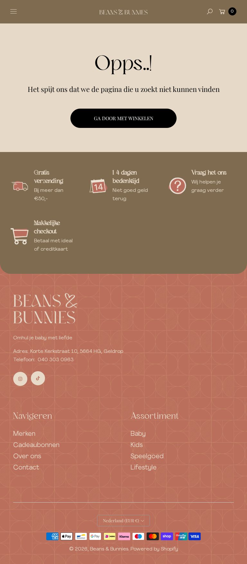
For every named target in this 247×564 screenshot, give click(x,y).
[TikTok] (38, 378)
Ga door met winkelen (123, 118)
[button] (209, 11)
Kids (137, 445)
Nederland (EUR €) (121, 520)
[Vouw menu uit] (13, 11)
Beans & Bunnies (109, 549)
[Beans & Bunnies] (123, 11)
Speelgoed (147, 456)
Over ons (27, 456)
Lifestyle (144, 468)
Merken (24, 434)
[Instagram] (20, 379)
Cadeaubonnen (36, 445)
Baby (138, 434)
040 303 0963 (56, 360)
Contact (26, 468)
